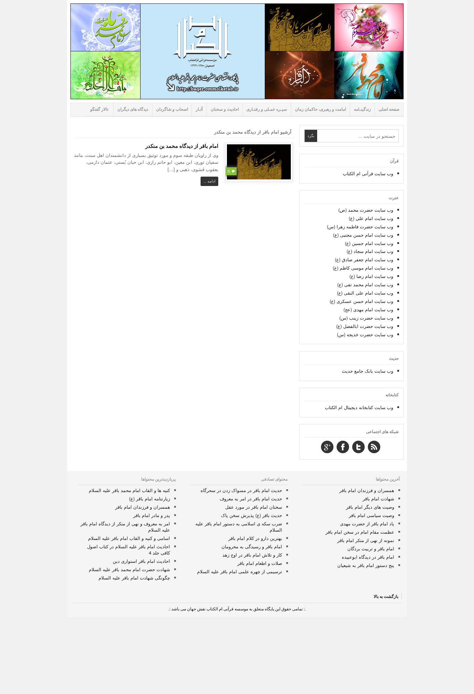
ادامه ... (209, 181)
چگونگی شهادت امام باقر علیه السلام (134, 577)
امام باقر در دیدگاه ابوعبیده (368, 556)
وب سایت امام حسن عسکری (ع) (361, 301)
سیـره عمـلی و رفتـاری (266, 109)
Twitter (358, 447)
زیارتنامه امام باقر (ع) (149, 498)
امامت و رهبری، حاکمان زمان (320, 109)
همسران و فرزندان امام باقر (366, 490)
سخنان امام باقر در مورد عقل (253, 506)
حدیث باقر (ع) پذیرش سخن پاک (251, 515)
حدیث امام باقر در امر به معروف (251, 498)
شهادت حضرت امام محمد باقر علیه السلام (129, 569)
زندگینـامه (362, 109)
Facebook (343, 447)
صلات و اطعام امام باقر (259, 563)
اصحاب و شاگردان (172, 109)
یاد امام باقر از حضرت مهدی (367, 523)
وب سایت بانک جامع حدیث (367, 370)
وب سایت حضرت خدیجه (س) (365, 334)
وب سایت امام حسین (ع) (369, 243)
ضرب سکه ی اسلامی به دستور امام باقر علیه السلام (238, 526)
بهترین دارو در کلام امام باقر (255, 538)
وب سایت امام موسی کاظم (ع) (363, 267)
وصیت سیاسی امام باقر (371, 515)
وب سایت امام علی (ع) (371, 218)
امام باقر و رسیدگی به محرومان (251, 546)
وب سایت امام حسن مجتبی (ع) (363, 234)
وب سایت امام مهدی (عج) (368, 309)
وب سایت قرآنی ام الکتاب (368, 173)
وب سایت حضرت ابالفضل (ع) (364, 326)
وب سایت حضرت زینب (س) (366, 317)
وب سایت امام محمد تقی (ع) (365, 284)
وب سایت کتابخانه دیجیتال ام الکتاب (359, 407)
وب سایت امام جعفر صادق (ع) (364, 259)
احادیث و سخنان (225, 109)
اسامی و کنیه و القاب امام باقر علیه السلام (129, 538)
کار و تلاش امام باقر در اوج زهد (252, 554)
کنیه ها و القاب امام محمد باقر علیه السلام (129, 490)
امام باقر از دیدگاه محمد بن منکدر (181, 146)
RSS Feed (374, 447)
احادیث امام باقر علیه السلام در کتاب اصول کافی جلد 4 (128, 549)
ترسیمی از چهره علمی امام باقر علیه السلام (239, 571)
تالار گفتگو (99, 109)
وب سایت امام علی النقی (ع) (365, 292)
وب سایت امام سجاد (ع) (370, 251)
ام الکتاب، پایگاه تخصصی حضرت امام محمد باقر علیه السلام (237, 51)
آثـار (199, 109)
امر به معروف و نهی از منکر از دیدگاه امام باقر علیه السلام (125, 526)
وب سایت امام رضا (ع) (371, 276)
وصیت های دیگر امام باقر (370, 506)
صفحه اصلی (389, 109)
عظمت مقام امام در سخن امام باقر (359, 531)
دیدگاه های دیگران (132, 109)
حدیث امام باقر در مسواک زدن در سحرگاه (241, 490)
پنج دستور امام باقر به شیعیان (365, 565)
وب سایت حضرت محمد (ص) (365, 209)
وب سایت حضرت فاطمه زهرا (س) (360, 226)
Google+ (327, 447)
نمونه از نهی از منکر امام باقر (365, 540)
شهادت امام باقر (378, 498)
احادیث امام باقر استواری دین (141, 561)
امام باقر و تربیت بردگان (370, 548)
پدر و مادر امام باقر (151, 515)
